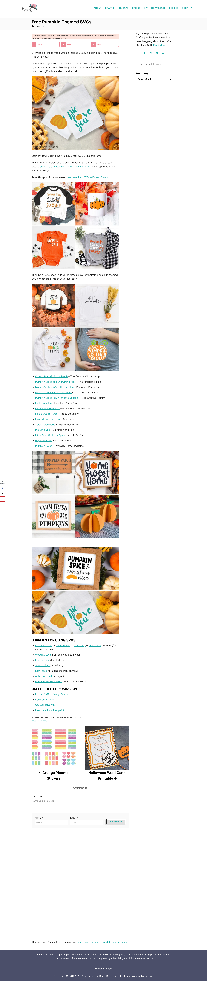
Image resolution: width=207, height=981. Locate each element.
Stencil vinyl (42, 665)
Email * (74, 817)
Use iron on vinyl (44, 699)
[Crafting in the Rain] (37, 7)
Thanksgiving (42, 721)
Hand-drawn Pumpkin (47, 419)
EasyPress (41, 670)
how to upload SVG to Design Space (87, 177)
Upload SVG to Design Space (51, 694)
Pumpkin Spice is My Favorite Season (56, 397)
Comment (37, 796)
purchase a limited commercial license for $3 (65, 166)
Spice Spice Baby (45, 424)
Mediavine (147, 976)
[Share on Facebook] (2, 488)
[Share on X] (2, 493)
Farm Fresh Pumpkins (47, 408)
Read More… (160, 45)
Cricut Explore (43, 645)
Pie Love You (42, 429)
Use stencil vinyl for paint (49, 710)
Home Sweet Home (46, 413)
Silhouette (95, 645)
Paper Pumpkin (43, 440)
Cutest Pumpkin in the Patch (51, 376)
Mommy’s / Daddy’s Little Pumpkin (54, 387)
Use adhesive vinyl (46, 704)
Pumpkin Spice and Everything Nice (55, 381)
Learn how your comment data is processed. (102, 942)
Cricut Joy (80, 645)
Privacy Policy (103, 968)
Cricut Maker (63, 645)
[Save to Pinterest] (2, 499)
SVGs (34, 721)
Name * (39, 817)
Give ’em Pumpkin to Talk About (53, 392)
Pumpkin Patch (43, 445)
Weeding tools (43, 654)
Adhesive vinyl (43, 676)
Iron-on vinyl (42, 660)
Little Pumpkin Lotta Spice (50, 435)
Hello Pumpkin (43, 403)
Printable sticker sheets (48, 681)
